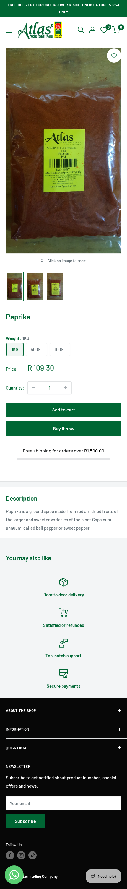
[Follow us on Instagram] (21, 855)
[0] (116, 29)
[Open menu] (9, 30)
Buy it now (63, 428)
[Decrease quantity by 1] (34, 388)
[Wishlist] (104, 30)
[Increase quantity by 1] (65, 388)
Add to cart (63, 409)
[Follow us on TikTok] (32, 855)
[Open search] (81, 30)
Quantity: (15, 387)
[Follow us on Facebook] (10, 855)
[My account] (92, 30)
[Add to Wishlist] (114, 55)
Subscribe (25, 821)
